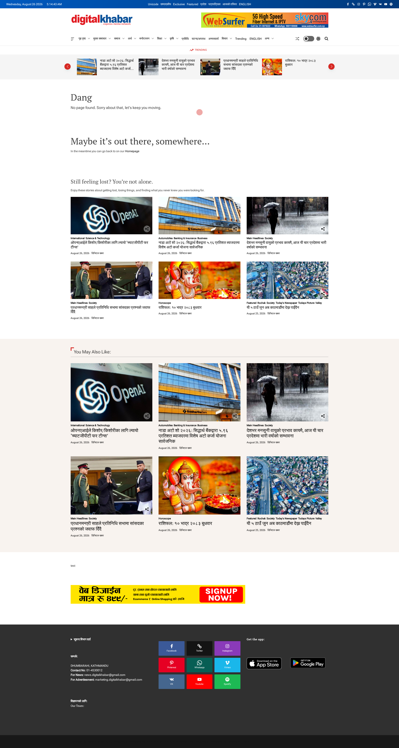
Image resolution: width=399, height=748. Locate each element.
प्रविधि (185, 38)
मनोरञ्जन (144, 38)
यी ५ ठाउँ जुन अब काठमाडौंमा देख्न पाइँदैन (273, 307)
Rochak (261, 302)
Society (269, 238)
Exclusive (179, 4)
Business (202, 238)
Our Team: (77, 706)
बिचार (225, 38)
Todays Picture (306, 302)
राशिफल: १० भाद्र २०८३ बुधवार (280, 62)
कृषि (172, 38)
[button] (67, 66)
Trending (240, 38)
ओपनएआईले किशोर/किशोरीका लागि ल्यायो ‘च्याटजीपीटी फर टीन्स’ (109, 244)
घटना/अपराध (198, 38)
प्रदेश (203, 4)
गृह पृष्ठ (82, 38)
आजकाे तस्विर (230, 4)
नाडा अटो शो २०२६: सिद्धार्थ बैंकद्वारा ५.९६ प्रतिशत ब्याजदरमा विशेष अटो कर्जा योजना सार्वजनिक (96, 66)
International (78, 238)
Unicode (153, 4)
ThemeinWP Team (238, 741)
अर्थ (130, 38)
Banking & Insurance (185, 238)
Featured (192, 4)
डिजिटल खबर (97, 253)
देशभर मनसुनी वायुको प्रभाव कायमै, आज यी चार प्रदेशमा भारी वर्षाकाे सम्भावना (157, 64)
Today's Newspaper (286, 302)
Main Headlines (255, 238)
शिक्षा (159, 38)
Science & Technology (98, 238)
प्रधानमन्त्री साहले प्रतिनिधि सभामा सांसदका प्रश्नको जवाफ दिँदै (220, 64)
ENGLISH (245, 4)
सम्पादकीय (165, 4)
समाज (117, 38)
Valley (318, 302)
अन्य (267, 38)
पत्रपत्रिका (214, 4)
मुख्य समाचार (99, 38)
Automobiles (166, 238)
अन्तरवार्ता (213, 38)
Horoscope (165, 302)
